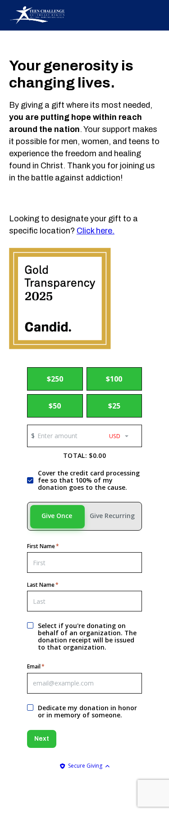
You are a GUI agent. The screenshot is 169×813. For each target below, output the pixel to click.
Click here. (95, 230)
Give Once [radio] (56, 515)
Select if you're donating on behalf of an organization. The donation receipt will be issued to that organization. (87, 636)
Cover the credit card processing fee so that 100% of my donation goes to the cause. (89, 480)
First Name (43, 546)
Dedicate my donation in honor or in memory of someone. (87, 711)
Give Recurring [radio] (112, 515)
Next (41, 738)
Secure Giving (85, 765)
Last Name (43, 585)
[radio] (55, 379)
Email (36, 667)
